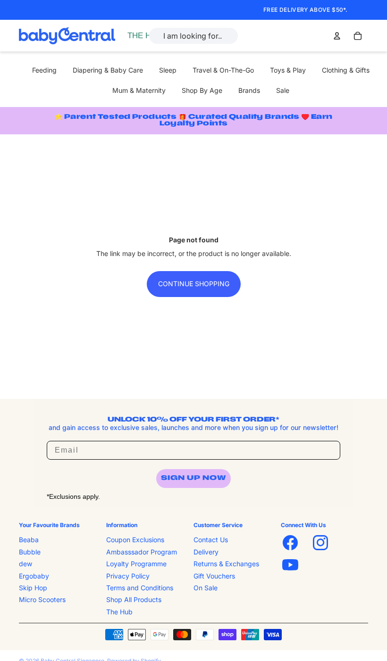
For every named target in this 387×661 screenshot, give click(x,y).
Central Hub (147, 36)
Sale (282, 90)
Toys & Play (288, 70)
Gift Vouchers (214, 576)
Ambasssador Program (141, 552)
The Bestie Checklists (162, 46)
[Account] (337, 35)
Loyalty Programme (136, 564)
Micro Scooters (42, 599)
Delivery (206, 552)
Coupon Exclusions (135, 540)
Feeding (44, 70)
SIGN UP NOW (193, 478)
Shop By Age (202, 90)
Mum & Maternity (139, 90)
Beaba (29, 540)
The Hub (119, 612)
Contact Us (211, 540)
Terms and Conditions (139, 588)
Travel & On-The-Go (223, 70)
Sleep (168, 70)
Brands (249, 90)
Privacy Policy (128, 576)
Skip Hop (33, 588)
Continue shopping (193, 284)
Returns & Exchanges (226, 564)
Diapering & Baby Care (108, 70)
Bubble (30, 552)
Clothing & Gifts (346, 70)
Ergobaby (34, 576)
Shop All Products (133, 599)
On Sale (206, 588)
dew (25, 564)
